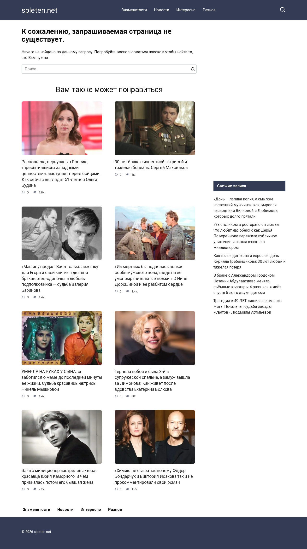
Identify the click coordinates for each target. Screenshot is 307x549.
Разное (209, 10)
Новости (161, 10)
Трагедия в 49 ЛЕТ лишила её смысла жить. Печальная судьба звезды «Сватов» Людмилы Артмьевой (247, 306)
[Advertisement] (249, 99)
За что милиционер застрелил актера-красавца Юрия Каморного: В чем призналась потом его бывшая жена (59, 476)
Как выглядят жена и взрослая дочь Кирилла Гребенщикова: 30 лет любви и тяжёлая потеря (249, 261)
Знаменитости (134, 10)
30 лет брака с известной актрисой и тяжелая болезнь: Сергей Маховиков (151, 164)
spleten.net (40, 10)
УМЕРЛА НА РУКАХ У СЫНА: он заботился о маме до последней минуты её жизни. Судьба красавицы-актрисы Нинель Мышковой (62, 380)
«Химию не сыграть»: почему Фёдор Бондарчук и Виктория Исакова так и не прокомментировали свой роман (154, 476)
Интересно (185, 10)
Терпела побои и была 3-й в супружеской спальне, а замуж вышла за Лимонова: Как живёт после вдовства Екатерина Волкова (152, 380)
